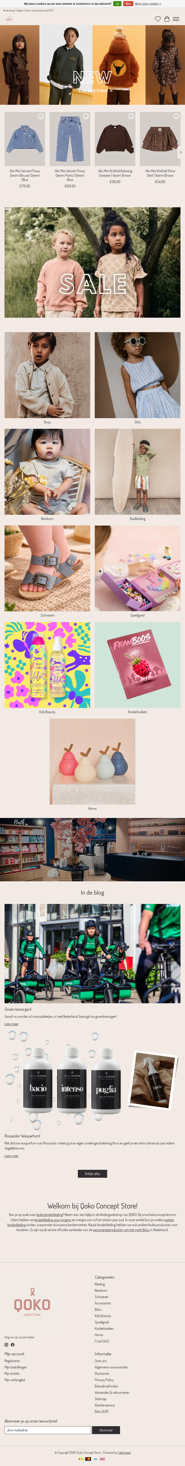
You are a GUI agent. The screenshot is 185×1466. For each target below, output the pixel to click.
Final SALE (102, 1341)
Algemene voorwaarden (111, 1367)
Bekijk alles (92, 1173)
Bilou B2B (101, 1411)
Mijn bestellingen (16, 1367)
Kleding (100, 1284)
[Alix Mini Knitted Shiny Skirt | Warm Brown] (160, 139)
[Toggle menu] (175, 19)
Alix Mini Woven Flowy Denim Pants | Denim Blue (70, 175)
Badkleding (137, 518)
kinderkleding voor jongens (53, 1220)
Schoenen (47, 615)
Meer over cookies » (148, 3)
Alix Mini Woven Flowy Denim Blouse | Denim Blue (25, 175)
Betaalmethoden (106, 1386)
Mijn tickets (12, 1373)
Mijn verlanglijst (15, 1380)
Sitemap (100, 1399)
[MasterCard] (88, 1459)
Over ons (101, 1361)
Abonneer (106, 1430)
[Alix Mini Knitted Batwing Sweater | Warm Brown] (115, 139)
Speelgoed (137, 615)
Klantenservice (105, 1405)
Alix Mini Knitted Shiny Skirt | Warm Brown (160, 173)
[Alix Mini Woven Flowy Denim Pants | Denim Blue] (70, 139)
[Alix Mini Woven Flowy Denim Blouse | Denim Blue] (25, 139)
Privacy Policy (104, 1380)
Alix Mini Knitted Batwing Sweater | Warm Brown (115, 173)
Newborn (47, 518)
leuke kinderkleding (50, 1214)
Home (92, 808)
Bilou (98, 1309)
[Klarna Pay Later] (102, 1459)
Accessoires (103, 1303)
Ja (117, 3)
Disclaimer (102, 1373)
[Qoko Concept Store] (9, 19)
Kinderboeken (137, 712)
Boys (47, 422)
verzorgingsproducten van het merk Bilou (121, 1230)
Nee (128, 3)
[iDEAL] (81, 1459)
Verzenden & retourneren (112, 1392)
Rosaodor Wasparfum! (22, 1136)
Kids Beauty (47, 712)
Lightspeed (124, 1452)
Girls (138, 422)
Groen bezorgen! (18, 1009)
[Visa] (95, 1459)
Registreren (12, 1361)
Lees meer (11, 1024)
